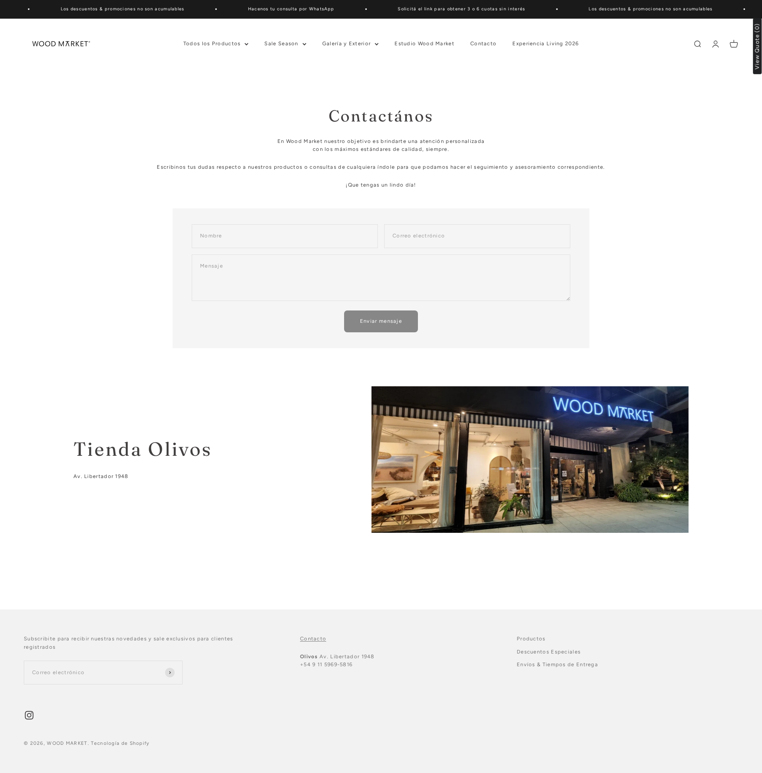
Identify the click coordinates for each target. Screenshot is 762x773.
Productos (531, 639)
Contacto (483, 43)
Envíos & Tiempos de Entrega (557, 664)
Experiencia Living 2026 (545, 43)
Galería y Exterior (346, 43)
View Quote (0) (757, 46)
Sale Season (281, 43)
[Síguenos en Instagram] (29, 715)
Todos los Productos (212, 43)
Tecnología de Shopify (120, 743)
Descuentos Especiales (549, 652)
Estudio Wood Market (424, 43)
